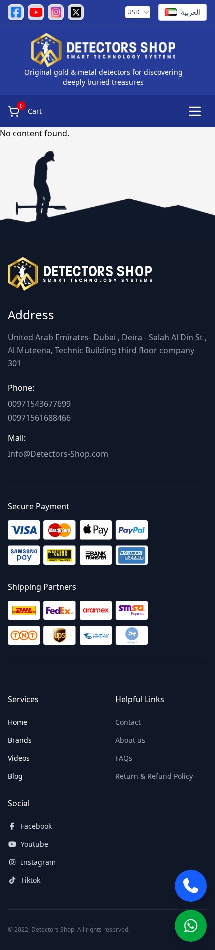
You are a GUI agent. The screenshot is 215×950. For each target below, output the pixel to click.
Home (18, 722)
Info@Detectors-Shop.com (58, 454)
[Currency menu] (146, 12)
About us (131, 740)
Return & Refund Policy (154, 776)
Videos (19, 758)
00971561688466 (39, 418)
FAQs (124, 758)
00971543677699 (39, 404)
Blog (15, 776)
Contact (128, 722)
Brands (20, 740)
